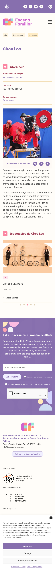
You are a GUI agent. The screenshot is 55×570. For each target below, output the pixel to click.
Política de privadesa (34, 567)
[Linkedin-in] (41, 6)
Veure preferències (27, 560)
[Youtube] (36, 6)
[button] (51, 518)
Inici (5, 35)
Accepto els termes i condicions (39, 377)
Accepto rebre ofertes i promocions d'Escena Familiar (29, 384)
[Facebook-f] (25, 6)
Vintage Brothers (13, 283)
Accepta (27, 546)
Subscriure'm (12, 377)
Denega (27, 553)
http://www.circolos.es (12, 77)
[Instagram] (30, 6)
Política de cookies (18, 567)
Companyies (18, 35)
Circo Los (7, 289)
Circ (5, 277)
